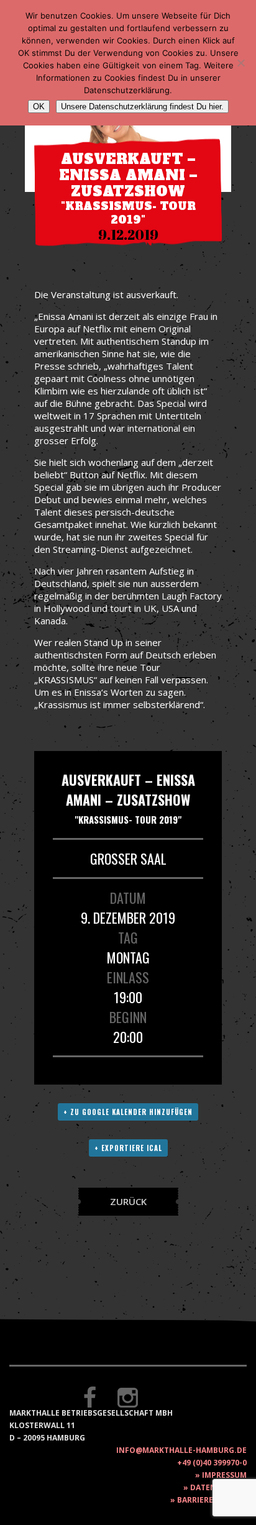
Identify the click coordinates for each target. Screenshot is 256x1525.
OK (39, 106)
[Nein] (240, 63)
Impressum (224, 1475)
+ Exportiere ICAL (128, 1148)
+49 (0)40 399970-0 (212, 1462)
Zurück (128, 1201)
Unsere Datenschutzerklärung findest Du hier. (142, 106)
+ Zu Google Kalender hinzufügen (128, 1112)
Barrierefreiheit (212, 1500)
